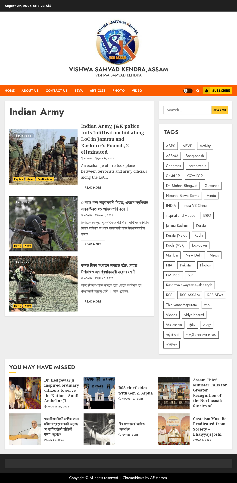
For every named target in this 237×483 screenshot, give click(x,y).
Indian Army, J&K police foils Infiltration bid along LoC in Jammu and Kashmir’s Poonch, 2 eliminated (43, 157)
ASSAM (172, 156)
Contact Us (57, 90)
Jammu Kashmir (177, 225)
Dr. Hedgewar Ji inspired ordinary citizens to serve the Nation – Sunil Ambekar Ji (25, 393)
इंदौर (192, 324)
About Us (30, 90)
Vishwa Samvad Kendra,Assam (118, 69)
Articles (98, 90)
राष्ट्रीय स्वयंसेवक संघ (201, 334)
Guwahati (212, 185)
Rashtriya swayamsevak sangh (189, 285)
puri (190, 275)
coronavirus (197, 165)
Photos (205, 265)
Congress (173, 165)
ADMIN (88, 158)
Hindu (211, 195)
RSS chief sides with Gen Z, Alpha (99, 393)
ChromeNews (133, 477)
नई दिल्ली (172, 334)
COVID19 (195, 175)
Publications (44, 179)
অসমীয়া (28, 246)
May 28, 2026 (130, 435)
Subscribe (221, 90)
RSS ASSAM (190, 295)
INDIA (171, 205)
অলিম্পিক (171, 344)
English (18, 179)
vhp (207, 305)
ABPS (170, 146)
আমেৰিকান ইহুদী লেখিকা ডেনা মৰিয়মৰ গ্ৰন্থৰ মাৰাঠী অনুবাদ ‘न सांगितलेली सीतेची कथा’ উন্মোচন (25, 429)
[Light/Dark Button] (188, 91)
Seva (79, 90)
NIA (169, 265)
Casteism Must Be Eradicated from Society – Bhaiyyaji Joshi (174, 429)
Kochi (198, 235)
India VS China (195, 205)
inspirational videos (180, 215)
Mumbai (172, 255)
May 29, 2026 (55, 440)
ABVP (187, 146)
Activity (205, 146)
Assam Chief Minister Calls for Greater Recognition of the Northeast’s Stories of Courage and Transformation (174, 393)
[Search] (198, 90)
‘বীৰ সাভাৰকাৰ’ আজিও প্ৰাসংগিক (99, 429)
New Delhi (193, 255)
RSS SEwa (215, 295)
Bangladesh (195, 156)
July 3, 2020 (105, 278)
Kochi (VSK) (175, 245)
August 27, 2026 (58, 406)
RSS (169, 295)
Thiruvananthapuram (181, 305)
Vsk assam (174, 324)
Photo (118, 90)
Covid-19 (173, 175)
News (30, 179)
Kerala (201, 225)
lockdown (199, 245)
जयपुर (207, 324)
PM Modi (173, 275)
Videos (171, 315)
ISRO (207, 215)
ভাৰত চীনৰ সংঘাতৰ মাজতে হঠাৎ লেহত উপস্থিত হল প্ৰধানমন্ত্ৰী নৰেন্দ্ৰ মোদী (43, 284)
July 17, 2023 (106, 158)
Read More (93, 188)
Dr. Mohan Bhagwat (181, 185)
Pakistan (186, 265)
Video (137, 90)
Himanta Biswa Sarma (182, 195)
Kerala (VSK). (176, 235)
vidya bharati (194, 315)
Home (10, 90)
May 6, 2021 (105, 215)
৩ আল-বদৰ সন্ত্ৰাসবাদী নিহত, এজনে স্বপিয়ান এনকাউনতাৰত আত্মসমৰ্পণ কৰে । (43, 223)
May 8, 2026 (203, 440)
